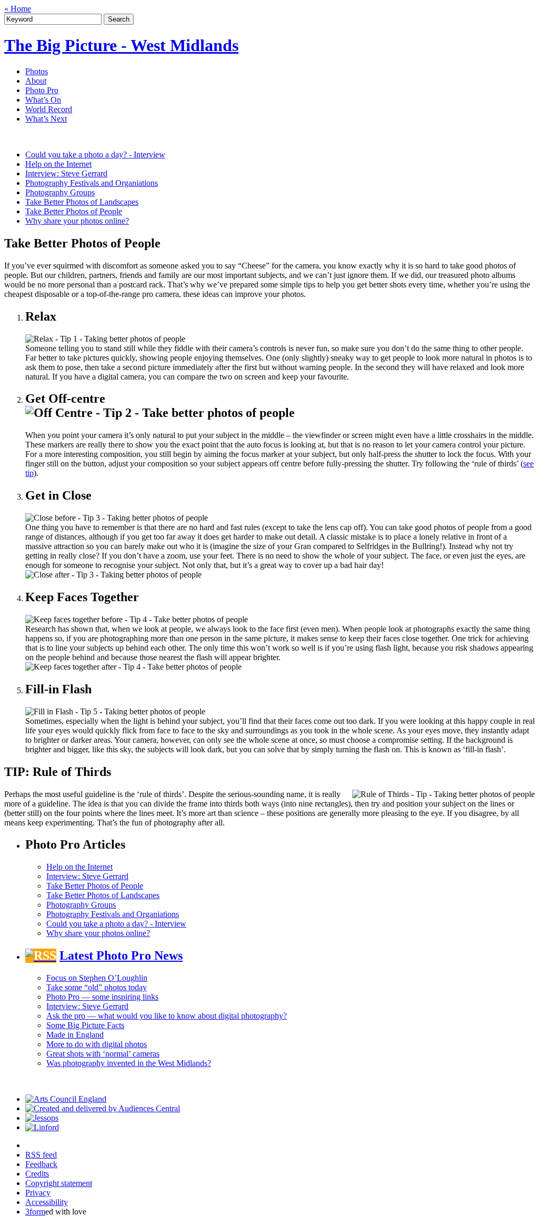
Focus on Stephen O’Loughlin (96, 977)
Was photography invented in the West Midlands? (128, 1063)
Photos (36, 71)
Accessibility (46, 1202)
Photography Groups (60, 192)
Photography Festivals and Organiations (91, 182)
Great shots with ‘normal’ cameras (102, 1053)
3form (35, 1211)
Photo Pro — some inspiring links (102, 996)
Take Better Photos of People (73, 211)
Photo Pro (41, 90)
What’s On (43, 99)
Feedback (41, 1164)
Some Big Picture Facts (85, 1025)
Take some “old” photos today (96, 987)
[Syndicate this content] (40, 955)
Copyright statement (58, 1183)
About (35, 80)
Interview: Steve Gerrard (66, 173)
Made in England (75, 1034)
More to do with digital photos (96, 1044)
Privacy (38, 1192)
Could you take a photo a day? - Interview (95, 154)
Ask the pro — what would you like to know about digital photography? (166, 1015)
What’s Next (46, 118)
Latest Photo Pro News (121, 955)
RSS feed (41, 1154)
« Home (17, 8)
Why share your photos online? (77, 220)
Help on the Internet (58, 164)
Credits (37, 1173)
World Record (48, 109)
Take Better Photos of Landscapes (81, 201)
